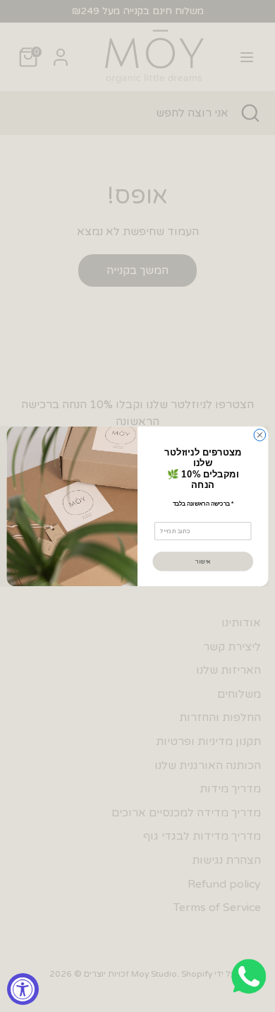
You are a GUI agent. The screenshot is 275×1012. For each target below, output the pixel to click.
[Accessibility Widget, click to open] (23, 989)
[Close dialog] (260, 435)
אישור (202, 560)
